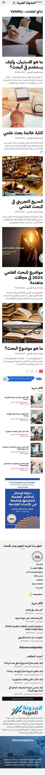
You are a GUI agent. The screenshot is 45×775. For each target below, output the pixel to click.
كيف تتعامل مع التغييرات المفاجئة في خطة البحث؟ (16, 464)
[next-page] (27, 371)
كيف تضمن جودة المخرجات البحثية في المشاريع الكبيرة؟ (15, 448)
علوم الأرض (39, 622)
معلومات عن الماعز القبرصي (30, 637)
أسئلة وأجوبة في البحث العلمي (19, 402)
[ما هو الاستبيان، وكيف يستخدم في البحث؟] (22, 37)
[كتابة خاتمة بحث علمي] (22, 108)
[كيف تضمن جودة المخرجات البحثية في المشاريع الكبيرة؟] (37, 450)
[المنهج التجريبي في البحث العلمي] (22, 176)
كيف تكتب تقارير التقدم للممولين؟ (16, 431)
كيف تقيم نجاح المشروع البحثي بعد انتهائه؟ (16, 398)
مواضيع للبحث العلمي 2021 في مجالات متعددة (23, 277)
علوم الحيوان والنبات (36, 641)
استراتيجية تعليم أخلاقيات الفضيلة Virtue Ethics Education (24, 628)
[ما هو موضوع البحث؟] (22, 323)
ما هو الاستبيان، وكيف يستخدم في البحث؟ (24, 64)
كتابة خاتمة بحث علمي (23, 133)
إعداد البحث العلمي (35, 72)
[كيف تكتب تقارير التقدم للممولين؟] (37, 433)
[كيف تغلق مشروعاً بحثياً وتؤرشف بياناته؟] (37, 417)
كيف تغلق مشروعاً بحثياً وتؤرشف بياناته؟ (17, 415)
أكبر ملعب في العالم (34, 610)
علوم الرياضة (39, 613)
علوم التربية (39, 633)
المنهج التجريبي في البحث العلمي (27, 204)
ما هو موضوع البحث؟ (24, 348)
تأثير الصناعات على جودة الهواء (29, 618)
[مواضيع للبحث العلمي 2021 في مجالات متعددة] (22, 247)
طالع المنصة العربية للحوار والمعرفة (22, 698)
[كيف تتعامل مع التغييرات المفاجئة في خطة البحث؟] (37, 466)
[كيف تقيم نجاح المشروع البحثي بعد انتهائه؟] (37, 400)
